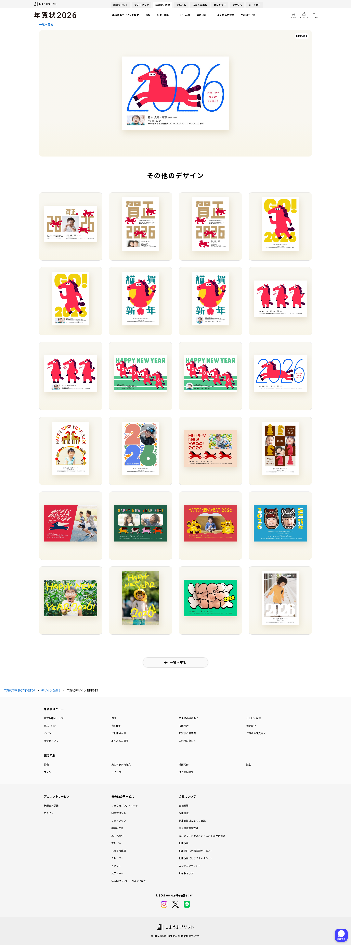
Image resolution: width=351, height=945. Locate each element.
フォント (49, 772)
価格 (147, 15)
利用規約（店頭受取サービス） (196, 850)
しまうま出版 (200, 5)
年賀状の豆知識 (187, 733)
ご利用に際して (187, 740)
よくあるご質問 (225, 15)
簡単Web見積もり (188, 718)
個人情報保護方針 (188, 828)
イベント (49, 733)
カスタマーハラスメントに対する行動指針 (202, 835)
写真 (120, 5)
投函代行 (183, 725)
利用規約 (183, 843)
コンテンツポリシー (190, 865)
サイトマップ (186, 873)
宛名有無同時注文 (121, 764)
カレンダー (220, 5)
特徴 (46, 764)
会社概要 (183, 805)
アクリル (237, 5)
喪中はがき (117, 828)
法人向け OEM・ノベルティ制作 (128, 880)
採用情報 (183, 813)
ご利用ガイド (248, 15)
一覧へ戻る (46, 24)
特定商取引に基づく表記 (192, 820)
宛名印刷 (201, 15)
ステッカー (254, 5)
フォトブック (141, 5)
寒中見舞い (117, 835)
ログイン (49, 813)
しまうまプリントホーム (124, 805)
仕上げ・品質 (183, 15)
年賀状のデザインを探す (125, 15)
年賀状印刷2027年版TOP (19, 690)
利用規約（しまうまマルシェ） (196, 858)
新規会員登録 (51, 805)
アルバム (181, 5)
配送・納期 (163, 15)
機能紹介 (251, 725)
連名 (248, 764)
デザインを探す (51, 690)
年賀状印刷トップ (53, 718)
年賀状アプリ (51, 740)
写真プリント (118, 813)
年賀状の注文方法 (256, 733)
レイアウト (117, 772)
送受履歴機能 (186, 772)
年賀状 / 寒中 (162, 5)
